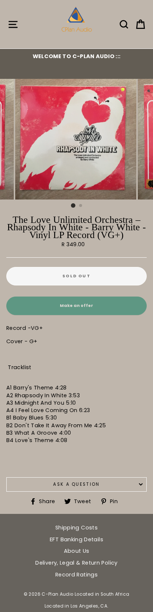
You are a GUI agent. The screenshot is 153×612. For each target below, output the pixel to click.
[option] (76, 56)
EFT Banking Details (76, 539)
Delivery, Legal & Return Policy (76, 562)
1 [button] (73, 205)
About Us (76, 551)
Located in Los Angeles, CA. (77, 606)
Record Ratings (76, 574)
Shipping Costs (76, 527)
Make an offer (76, 308)
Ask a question (76, 484)
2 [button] (81, 206)
